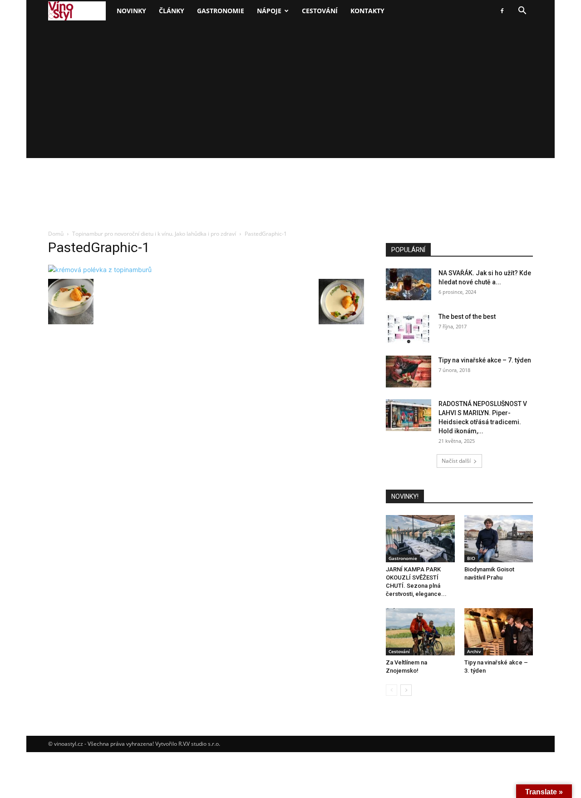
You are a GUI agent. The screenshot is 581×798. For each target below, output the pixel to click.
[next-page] (406, 690)
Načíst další (456, 461)
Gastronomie (220, 10)
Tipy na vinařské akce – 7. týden (484, 360)
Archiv (474, 651)
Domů (56, 234)
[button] (522, 11)
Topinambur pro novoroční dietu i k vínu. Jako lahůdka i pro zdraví (154, 234)
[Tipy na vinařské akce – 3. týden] (498, 631)
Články (171, 10)
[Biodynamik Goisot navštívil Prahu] (498, 538)
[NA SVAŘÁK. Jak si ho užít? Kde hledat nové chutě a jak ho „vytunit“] (408, 284)
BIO (471, 558)
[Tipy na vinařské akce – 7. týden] (408, 371)
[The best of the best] (408, 328)
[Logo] (77, 11)
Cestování (320, 10)
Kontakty (367, 10)
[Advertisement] (290, 90)
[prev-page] (391, 690)
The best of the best (467, 316)
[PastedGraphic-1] (100, 269)
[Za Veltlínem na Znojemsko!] (420, 631)
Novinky (131, 10)
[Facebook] (502, 11)
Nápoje (269, 10)
